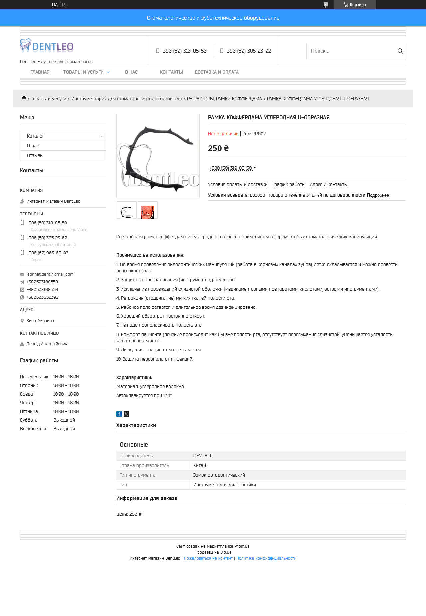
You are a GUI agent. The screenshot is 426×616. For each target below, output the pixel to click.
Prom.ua (242, 546)
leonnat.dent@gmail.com (50, 274)
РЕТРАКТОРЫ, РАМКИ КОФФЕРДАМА (224, 98)
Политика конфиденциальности (266, 558)
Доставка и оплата (217, 72)
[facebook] (119, 415)
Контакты (171, 72)
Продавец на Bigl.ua (213, 552)
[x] (126, 415)
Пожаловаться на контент (208, 558)
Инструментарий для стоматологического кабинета (126, 98)
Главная (40, 72)
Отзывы (35, 155)
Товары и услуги (83, 72)
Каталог (35, 136)
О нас (131, 72)
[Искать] (400, 51)
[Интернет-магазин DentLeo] (46, 47)
